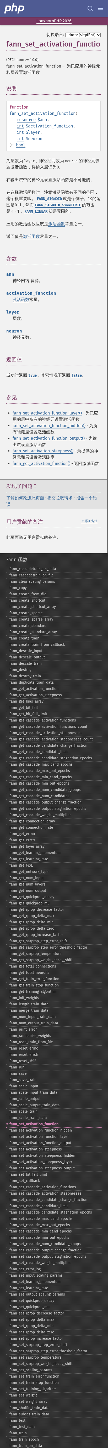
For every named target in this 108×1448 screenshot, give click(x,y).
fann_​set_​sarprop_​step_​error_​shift (38, 1345)
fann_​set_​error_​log (25, 1269)
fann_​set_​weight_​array (28, 1401)
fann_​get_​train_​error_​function (34, 979)
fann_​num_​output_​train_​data (33, 1023)
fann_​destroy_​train (25, 676)
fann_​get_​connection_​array (32, 821)
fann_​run (16, 1067)
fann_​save (18, 1073)
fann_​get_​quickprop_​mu (29, 903)
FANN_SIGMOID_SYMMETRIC (58, 205)
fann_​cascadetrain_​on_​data (32, 569)
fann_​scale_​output (25, 1099)
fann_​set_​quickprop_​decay (31, 1300)
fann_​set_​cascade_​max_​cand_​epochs (41, 1218)
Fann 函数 (17, 559)
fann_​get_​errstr (22, 840)
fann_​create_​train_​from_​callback (37, 644)
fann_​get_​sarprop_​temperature (35, 953)
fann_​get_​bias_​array (26, 701)
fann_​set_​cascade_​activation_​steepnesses (45, 1193)
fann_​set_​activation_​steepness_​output (42, 1168)
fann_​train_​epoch (24, 1439)
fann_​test (17, 1420)
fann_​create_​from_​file (27, 594)
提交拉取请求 (60, 497)
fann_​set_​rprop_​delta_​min (31, 1326)
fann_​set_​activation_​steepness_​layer (40, 1162)
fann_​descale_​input (25, 651)
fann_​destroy (20, 670)
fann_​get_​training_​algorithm (33, 991)
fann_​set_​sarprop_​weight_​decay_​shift (41, 1364)
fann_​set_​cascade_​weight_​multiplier (40, 1263)
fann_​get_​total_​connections (32, 966)
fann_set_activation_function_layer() (47, 413)
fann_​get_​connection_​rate (31, 827)
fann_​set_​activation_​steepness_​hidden (42, 1155)
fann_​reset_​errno (23, 1048)
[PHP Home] (14, 8)
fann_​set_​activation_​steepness (35, 1149)
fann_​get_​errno (22, 834)
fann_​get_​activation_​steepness (35, 695)
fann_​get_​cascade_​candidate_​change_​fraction (48, 745)
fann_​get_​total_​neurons (29, 972)
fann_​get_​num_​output (27, 890)
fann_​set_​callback (24, 1181)
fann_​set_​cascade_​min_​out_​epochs (39, 1237)
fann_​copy (18, 588)
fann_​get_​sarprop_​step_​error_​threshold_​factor (48, 947)
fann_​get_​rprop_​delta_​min (31, 922)
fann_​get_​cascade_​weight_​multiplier (40, 815)
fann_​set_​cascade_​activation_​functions (42, 1187)
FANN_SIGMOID (49, 199)
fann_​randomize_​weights (30, 1035)
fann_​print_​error (23, 1029)
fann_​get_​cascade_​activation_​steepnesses (45, 733)
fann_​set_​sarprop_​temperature (35, 1357)
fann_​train (18, 1433)
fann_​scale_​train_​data (28, 1118)
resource (26, 119)
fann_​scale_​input (23, 1086)
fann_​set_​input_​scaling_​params (36, 1275)
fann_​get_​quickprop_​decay (31, 897)
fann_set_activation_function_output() (49, 438)
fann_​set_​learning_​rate (28, 1288)
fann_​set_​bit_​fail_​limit (28, 1174)
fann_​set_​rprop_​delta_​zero (31, 1332)
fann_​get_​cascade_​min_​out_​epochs (39, 783)
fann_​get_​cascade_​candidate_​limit (38, 752)
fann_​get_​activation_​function (33, 689)
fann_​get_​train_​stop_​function (34, 985)
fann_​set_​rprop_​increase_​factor (36, 1338)
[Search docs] (90, 8)
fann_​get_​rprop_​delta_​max (31, 916)
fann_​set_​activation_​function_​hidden (40, 1130)
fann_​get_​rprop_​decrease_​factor (36, 909)
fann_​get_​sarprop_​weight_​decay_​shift (41, 960)
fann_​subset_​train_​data (29, 1414)
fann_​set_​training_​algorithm (33, 1389)
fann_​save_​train (22, 1080)
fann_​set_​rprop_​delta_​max (31, 1319)
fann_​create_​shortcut (27, 600)
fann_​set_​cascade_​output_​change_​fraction (45, 1250)
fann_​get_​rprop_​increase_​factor (36, 935)
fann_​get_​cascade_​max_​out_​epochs (39, 771)
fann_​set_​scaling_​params (30, 1370)
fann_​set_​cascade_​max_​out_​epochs (39, 1225)
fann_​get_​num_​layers (27, 884)
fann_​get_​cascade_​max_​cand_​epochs (41, 764)
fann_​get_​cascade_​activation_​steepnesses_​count (51, 739)
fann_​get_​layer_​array (27, 846)
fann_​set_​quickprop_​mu (29, 1307)
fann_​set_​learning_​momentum (35, 1282)
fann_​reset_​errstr (24, 1054)
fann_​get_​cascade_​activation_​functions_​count (48, 726)
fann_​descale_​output (27, 657)
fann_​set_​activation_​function (33, 1124)
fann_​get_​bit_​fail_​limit (28, 714)
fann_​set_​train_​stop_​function (34, 1382)
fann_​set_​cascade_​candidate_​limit (38, 1206)
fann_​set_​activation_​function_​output (40, 1143)
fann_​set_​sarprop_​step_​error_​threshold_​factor (48, 1351)
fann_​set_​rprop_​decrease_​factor (36, 1313)
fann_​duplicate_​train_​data (31, 682)
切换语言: (55, 34)
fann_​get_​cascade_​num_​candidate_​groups (45, 789)
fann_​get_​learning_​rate (28, 859)
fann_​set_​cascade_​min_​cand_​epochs (40, 1231)
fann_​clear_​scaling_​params (32, 581)
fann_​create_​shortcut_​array (32, 607)
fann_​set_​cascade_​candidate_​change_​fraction (48, 1200)
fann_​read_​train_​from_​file (31, 1042)
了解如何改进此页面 (25, 497)
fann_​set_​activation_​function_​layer (39, 1136)
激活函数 (56, 223)
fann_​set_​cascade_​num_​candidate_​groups (45, 1244)
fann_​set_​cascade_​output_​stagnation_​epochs (47, 1256)
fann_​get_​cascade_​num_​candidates (39, 796)
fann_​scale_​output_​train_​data (34, 1105)
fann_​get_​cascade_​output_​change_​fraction (45, 802)
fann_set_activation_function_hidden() (49, 425)
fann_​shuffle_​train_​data (29, 1408)
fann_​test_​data (22, 1427)
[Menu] (100, 8)
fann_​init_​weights (24, 998)
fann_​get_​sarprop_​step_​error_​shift (38, 941)
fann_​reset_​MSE (22, 1061)
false (76, 375)
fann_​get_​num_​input (26, 878)
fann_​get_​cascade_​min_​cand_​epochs (40, 777)
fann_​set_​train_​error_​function (34, 1376)
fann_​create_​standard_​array (33, 632)
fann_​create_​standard (27, 625)
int (20, 126)
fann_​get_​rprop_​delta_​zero (31, 928)
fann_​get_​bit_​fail (23, 707)
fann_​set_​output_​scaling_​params (37, 1294)
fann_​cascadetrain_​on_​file (31, 575)
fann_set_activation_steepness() (43, 450)
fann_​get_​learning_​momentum (35, 853)
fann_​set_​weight (23, 1395)
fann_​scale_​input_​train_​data (33, 1092)
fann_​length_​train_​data (28, 1004)
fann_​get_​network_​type (28, 871)
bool (20, 144)
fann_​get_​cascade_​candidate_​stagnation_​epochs (50, 758)
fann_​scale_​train (23, 1111)
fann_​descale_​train (25, 663)
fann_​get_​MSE (21, 865)
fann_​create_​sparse (26, 613)
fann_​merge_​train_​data (28, 1010)
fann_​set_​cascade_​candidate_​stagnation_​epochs (50, 1212)
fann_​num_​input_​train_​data (32, 1017)
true (32, 375)
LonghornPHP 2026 (54, 20)
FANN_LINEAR (35, 211)
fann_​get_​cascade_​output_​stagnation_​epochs (47, 808)
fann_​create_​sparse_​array (31, 619)
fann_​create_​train (24, 638)
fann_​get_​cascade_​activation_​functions (42, 720)
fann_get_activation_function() (41, 463)
